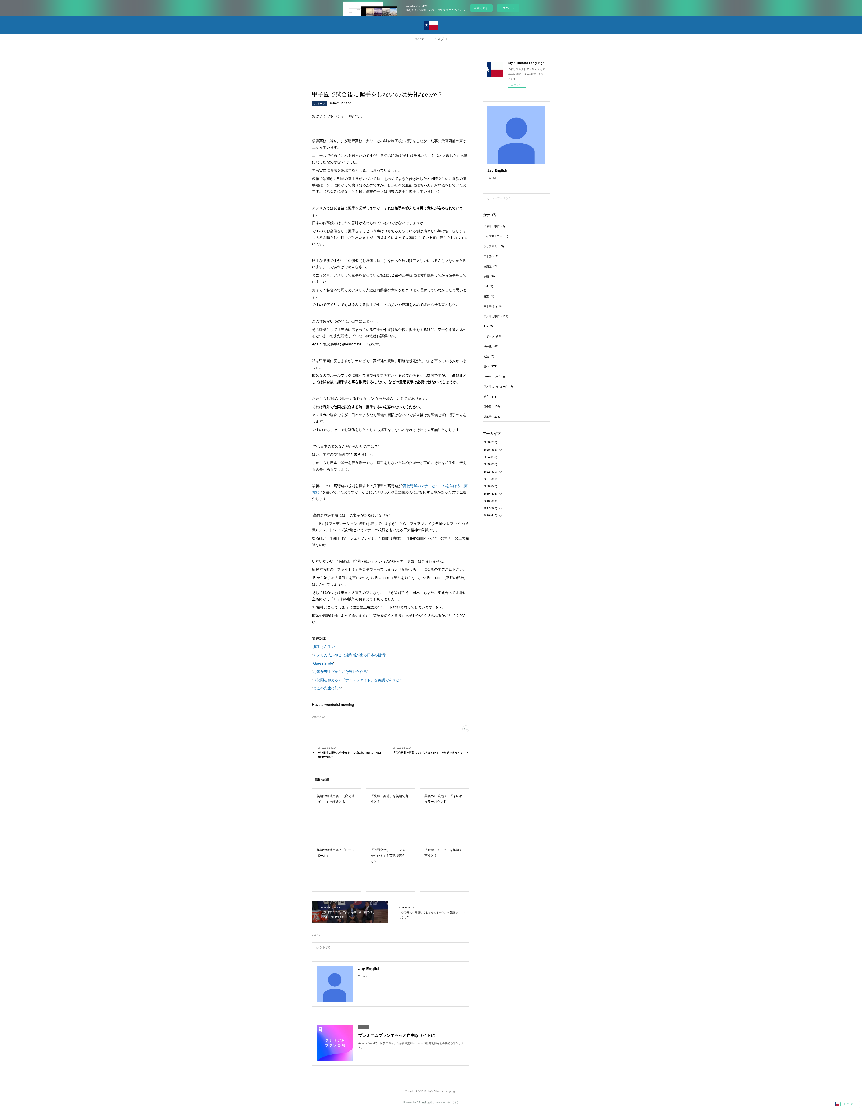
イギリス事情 (494, 226)
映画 (490, 276)
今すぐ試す (481, 8)
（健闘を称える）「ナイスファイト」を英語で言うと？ (358, 679)
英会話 (492, 406)
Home (419, 39)
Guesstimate (323, 663)
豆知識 (491, 266)
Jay (489, 326)
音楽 (489, 296)
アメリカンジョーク (498, 386)
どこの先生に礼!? (327, 687)
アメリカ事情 (496, 316)
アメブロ (440, 39)
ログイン (508, 8)
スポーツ (319, 103)
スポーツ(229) (319, 716)
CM (488, 286)
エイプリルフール (497, 236)
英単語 (492, 416)
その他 (491, 346)
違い (490, 366)
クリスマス (494, 246)
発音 (490, 396)
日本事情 (493, 306)
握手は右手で (324, 646)
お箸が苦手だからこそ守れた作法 (340, 671)
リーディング (494, 376)
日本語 (491, 256)
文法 (489, 356)
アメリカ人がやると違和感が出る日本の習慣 (349, 654)
